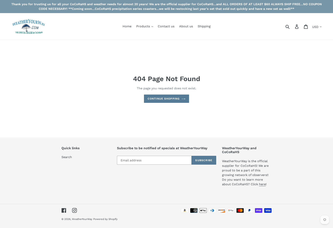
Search (66, 157)
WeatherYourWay (82, 219)
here (262, 184)
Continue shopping (164, 98)
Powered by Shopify (105, 219)
